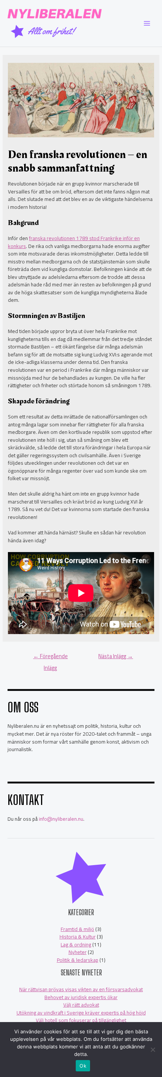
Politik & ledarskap (77, 960)
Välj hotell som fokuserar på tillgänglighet (81, 1020)
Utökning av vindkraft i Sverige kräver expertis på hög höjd (81, 1013)
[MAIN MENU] (147, 23)
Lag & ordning (76, 944)
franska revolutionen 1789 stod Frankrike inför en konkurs (74, 242)
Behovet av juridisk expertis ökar (81, 997)
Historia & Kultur (78, 937)
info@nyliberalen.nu (61, 819)
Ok (82, 1066)
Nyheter (78, 952)
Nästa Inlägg (115, 656)
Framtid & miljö (77, 929)
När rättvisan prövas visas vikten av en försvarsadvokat (81, 989)
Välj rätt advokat (81, 1005)
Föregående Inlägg (50, 657)
